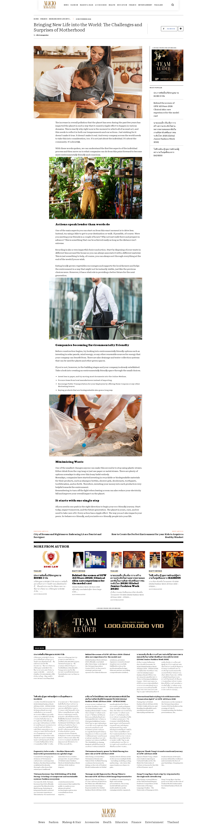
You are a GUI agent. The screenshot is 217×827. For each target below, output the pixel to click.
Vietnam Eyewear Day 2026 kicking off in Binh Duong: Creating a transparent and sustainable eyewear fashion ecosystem (56, 776)
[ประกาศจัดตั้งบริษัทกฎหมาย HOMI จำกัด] (51, 559)
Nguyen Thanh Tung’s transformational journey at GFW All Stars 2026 (160, 752)
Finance (43, 19)
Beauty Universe (78, 571)
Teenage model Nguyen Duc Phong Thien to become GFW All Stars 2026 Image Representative (108, 775)
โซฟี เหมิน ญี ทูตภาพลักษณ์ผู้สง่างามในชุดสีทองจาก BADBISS (166, 152)
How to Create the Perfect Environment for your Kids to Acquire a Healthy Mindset (147, 535)
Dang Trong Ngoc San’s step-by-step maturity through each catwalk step (158, 775)
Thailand (37, 571)
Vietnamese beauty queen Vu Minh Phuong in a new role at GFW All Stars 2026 (106, 752)
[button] (173, 5)
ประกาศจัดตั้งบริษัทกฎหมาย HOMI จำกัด (47, 577)
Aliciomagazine (42, 35)
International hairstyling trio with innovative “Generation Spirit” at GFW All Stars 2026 (158, 697)
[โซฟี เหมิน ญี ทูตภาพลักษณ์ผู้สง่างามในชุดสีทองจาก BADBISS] (166, 559)
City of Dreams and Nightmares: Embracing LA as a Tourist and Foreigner (67, 535)
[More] (180, 28)
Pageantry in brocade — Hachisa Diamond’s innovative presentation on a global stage (54, 752)
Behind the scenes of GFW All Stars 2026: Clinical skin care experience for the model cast (166, 109)
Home (36, 19)
